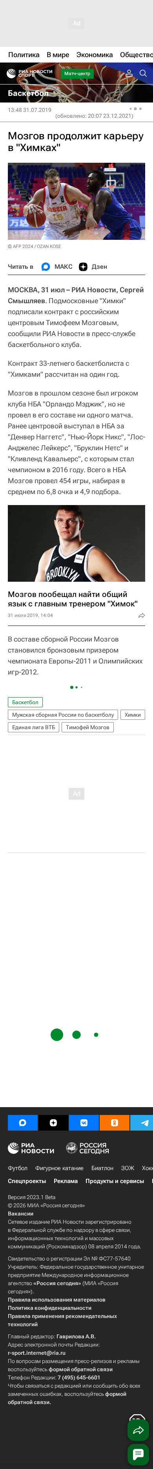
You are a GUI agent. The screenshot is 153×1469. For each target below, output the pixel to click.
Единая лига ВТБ (33, 727)
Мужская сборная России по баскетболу (63, 715)
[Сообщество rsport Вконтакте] (84, 1123)
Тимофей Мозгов (87, 727)
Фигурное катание (59, 1168)
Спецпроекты (27, 1181)
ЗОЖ (127, 1168)
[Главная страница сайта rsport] (47, 74)
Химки (133, 715)
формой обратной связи (81, 1369)
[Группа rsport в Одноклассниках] (114, 1123)
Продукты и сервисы (115, 1181)
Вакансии (20, 1213)
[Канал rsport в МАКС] (23, 1123)
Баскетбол (25, 702)
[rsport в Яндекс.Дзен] (53, 1123)
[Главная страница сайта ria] (9, 74)
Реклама (66, 1181)
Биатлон (102, 1168)
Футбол (17, 1168)
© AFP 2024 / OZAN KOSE (34, 246)
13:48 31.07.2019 (29, 110)
